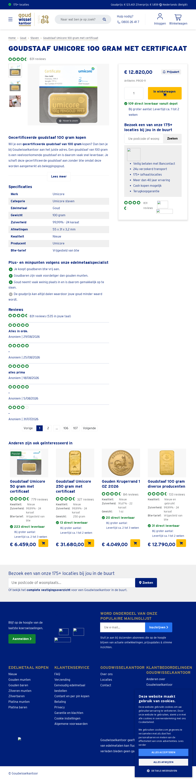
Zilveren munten (19, 691)
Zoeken (172, 138)
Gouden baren (18, 685)
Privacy (59, 707)
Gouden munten (19, 680)
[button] (163, 770)
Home (12, 37)
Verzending (62, 680)
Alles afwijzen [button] (164, 762)
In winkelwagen (164, 91)
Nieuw (12, 674)
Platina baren (17, 707)
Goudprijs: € (123, 4)
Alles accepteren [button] (163, 752)
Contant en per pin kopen (71, 696)
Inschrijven (157, 627)
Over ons (106, 674)
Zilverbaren (16, 696)
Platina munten (19, 702)
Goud (23, 37)
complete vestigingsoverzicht (48, 590)
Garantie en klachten (68, 713)
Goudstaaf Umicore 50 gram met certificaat (27, 486)
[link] (29, 463)
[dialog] (163, 733)
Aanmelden (21, 639)
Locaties (106, 680)
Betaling (60, 702)
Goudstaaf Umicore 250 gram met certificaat (73, 486)
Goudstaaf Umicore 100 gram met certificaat (70, 37)
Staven (35, 37)
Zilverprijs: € (147, 4)
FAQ (57, 674)
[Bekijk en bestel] (43, 543)
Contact (105, 685)
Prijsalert (173, 72)
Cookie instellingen (67, 718)
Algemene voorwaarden (71, 724)
